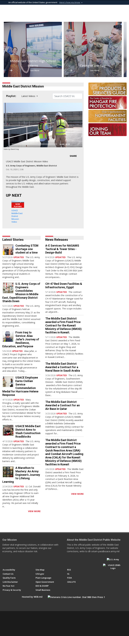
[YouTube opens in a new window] (9, 561)
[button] (71, 2)
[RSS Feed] (3, 511)
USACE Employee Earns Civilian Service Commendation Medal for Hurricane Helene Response (20, 386)
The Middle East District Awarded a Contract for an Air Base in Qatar (62, 405)
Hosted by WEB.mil (32, 596)
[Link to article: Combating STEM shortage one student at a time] (8, 249)
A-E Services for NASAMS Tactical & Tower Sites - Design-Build (62, 249)
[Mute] (73, 144)
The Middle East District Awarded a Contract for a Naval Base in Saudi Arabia (62, 367)
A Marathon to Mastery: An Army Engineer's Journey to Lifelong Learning (21, 474)
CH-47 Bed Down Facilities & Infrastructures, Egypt (63, 285)
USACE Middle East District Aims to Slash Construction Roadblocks (28, 431)
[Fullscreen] (78, 144)
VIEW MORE (34, 511)
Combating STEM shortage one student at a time (26, 249)
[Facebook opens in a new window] (4, 561)
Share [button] (73, 155)
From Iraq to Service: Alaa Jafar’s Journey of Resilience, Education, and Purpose (20, 339)
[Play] (7, 144)
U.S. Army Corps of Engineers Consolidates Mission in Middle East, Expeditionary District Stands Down (21, 292)
